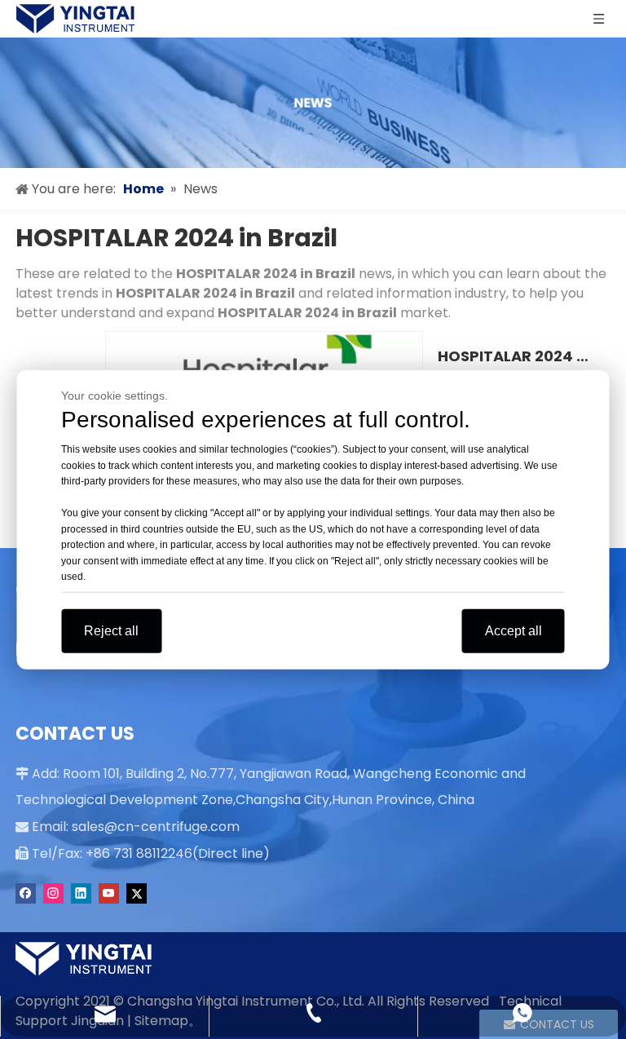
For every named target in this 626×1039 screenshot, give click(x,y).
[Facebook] (25, 893)
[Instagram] (53, 893)
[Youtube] (109, 893)
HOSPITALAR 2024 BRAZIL (515, 356)
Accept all (513, 630)
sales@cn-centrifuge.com (156, 826)
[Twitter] (136, 893)
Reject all (111, 630)
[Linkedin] (81, 893)
